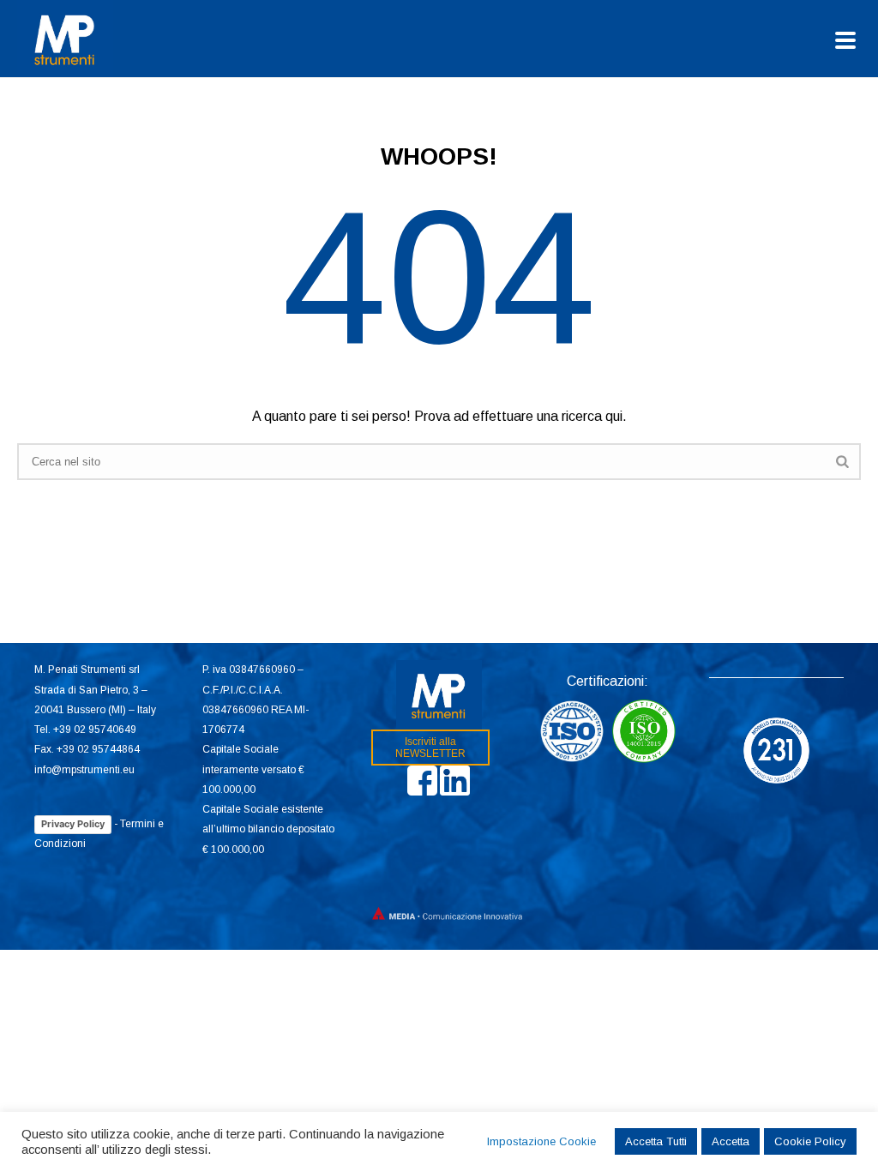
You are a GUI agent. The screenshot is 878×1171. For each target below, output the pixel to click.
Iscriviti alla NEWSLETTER (430, 748)
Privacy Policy (73, 824)
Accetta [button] (730, 1141)
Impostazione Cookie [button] (541, 1141)
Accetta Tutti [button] (656, 1141)
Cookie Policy (810, 1141)
